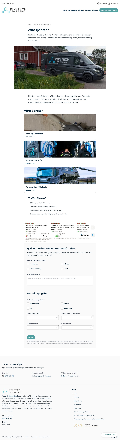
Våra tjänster (78, 401)
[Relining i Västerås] (60, 122)
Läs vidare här (30, 137)
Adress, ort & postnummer (70, 314)
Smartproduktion (44, 437)
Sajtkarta (34, 437)
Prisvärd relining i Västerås (82, 412)
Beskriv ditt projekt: (33, 274)
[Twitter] (117, 437)
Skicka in (30, 337)
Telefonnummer (32, 324)
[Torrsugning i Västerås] (60, 175)
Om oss (88, 10)
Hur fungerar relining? (76, 10)
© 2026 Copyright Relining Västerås (12, 437)
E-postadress (66, 324)
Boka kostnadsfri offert (109, 10)
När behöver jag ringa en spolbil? (84, 415)
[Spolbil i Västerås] (60, 149)
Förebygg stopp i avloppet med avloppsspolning (89, 419)
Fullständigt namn (33, 314)
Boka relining (78, 408)
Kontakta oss (78, 404)
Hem (65, 10)
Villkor (26, 437)
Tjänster (95, 10)
